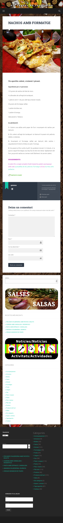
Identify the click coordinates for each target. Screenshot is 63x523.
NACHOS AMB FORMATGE (29, 23)
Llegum (8, 389)
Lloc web (10, 254)
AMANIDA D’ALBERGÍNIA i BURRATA (16, 329)
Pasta (7, 397)
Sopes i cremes (10, 415)
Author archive (12, 188)
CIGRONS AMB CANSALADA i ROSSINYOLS (18, 324)
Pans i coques (10, 395)
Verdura (8, 421)
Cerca (4, 444)
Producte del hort (11, 408)
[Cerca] (57, 281)
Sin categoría (9, 413)
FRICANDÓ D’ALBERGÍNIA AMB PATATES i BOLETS (20, 322)
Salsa (7, 410)
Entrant (54, 188)
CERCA (7, 278)
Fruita (7, 387)
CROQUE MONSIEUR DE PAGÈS (14, 332)
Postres (8, 405)
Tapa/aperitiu (51, 189)
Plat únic (8, 403)
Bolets (8, 377)
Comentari (11, 215)
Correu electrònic (13, 247)
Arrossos (8, 374)
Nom (10, 239)
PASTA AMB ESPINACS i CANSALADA (16, 327)
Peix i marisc (9, 400)
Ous (7, 392)
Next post (44, 197)
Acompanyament (46, 188)
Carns (7, 379)
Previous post (45, 194)
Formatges (45, 189)
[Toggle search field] (59, 11)
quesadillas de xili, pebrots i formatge (27, 166)
